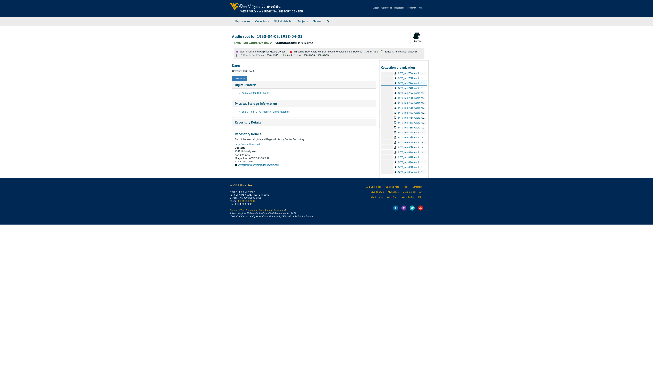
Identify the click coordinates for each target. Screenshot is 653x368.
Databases (399, 7)
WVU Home (377, 196)
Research (411, 7)
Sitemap (234, 210)
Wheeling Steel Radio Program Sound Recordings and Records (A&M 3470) (335, 51)
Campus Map (393, 186)
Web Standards (248, 210)
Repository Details (248, 122)
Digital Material (283, 21)
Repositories (242, 21)
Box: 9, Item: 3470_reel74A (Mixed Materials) (266, 111)
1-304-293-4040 (246, 200)
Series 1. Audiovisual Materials (400, 51)
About (376, 7)
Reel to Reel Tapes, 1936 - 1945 (260, 55)
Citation (417, 41)
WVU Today (408, 196)
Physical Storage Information (256, 103)
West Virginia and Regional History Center (262, 51)
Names (317, 21)
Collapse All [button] (239, 78)
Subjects (302, 21)
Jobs (406, 186)
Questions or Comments (272, 210)
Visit (420, 7)
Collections (386, 7)
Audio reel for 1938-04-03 (255, 93)
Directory (417, 186)
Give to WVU (377, 191)
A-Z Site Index (374, 186)
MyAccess (393, 191)
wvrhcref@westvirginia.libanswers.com (258, 164)
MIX (420, 196)
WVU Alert (392, 196)
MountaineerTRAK (412, 191)
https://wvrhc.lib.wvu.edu (248, 144)
